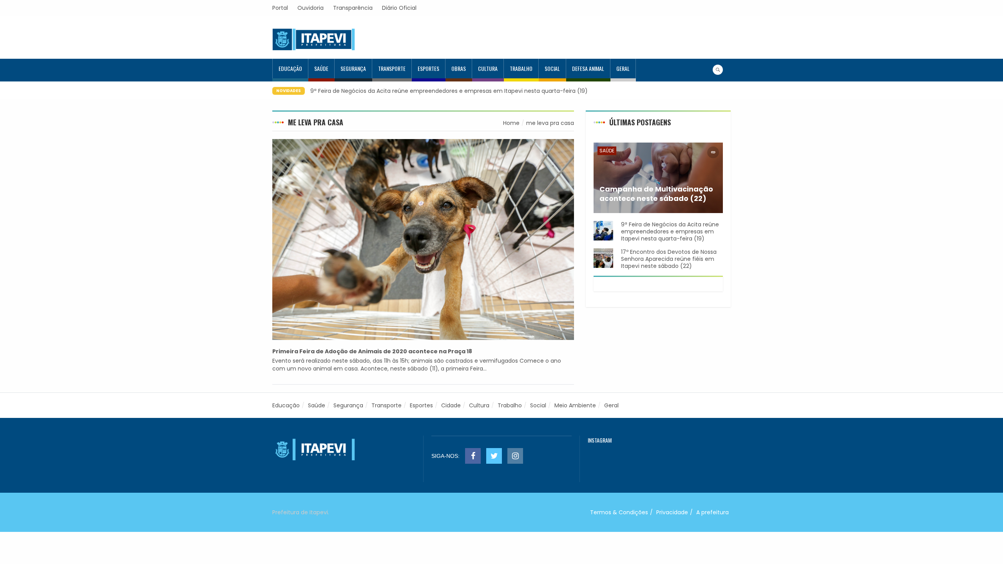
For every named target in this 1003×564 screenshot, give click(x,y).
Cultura (488, 68)
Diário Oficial (399, 8)
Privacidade (672, 512)
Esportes (428, 68)
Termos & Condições (619, 512)
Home (511, 123)
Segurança (353, 68)
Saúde (321, 68)
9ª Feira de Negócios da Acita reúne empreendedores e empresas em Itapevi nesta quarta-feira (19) (449, 91)
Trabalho (521, 68)
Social (552, 68)
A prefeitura (712, 512)
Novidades (288, 91)
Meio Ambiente (575, 405)
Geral (623, 68)
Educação (290, 68)
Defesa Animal (588, 68)
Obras (458, 68)
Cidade (451, 405)
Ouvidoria (310, 8)
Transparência (353, 8)
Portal (280, 8)
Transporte (392, 68)
